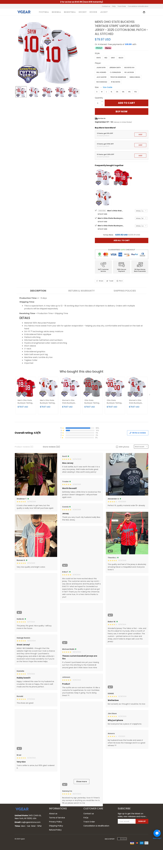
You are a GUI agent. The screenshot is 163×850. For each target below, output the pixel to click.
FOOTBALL (44, 12)
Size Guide (107, 87)
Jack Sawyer (101, 77)
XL (111, 92)
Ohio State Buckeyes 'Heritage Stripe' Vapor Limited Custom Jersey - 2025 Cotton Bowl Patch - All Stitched (92, 401)
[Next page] (78, 91)
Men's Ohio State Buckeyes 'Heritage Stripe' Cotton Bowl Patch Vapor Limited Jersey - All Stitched (111, 218)
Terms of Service (57, 840)
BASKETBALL (70, 12)
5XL (135, 92)
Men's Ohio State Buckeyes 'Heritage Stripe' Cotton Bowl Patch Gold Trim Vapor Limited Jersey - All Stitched (111, 225)
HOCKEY (83, 12)
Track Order (122, 6)
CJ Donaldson (115, 72)
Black (121, 58)
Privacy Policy (55, 844)
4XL (129, 92)
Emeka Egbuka (135, 77)
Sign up (142, 844)
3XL (123, 92)
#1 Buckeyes (115, 82)
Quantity (99, 97)
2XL (117, 92)
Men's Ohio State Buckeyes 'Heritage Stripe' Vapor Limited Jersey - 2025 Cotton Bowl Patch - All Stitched (115, 210)
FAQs (114, 6)
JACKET (104, 12)
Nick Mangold (101, 82)
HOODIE (93, 12)
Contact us (106, 6)
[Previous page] (16, 91)
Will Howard (101, 72)
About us (53, 836)
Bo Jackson (129, 72)
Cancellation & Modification (138, 6)
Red (106, 58)
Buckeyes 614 (129, 68)
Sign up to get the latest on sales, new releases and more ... (132, 838)
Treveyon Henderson (118, 77)
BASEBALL (56, 12)
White (98, 58)
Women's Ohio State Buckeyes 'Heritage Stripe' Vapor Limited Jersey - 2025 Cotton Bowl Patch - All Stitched (70, 401)
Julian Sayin (100, 68)
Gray (113, 58)
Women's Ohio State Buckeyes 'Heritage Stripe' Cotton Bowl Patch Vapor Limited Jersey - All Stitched (137, 401)
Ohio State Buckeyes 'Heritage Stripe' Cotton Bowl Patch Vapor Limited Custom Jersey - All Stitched (115, 401)
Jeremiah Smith (115, 68)
